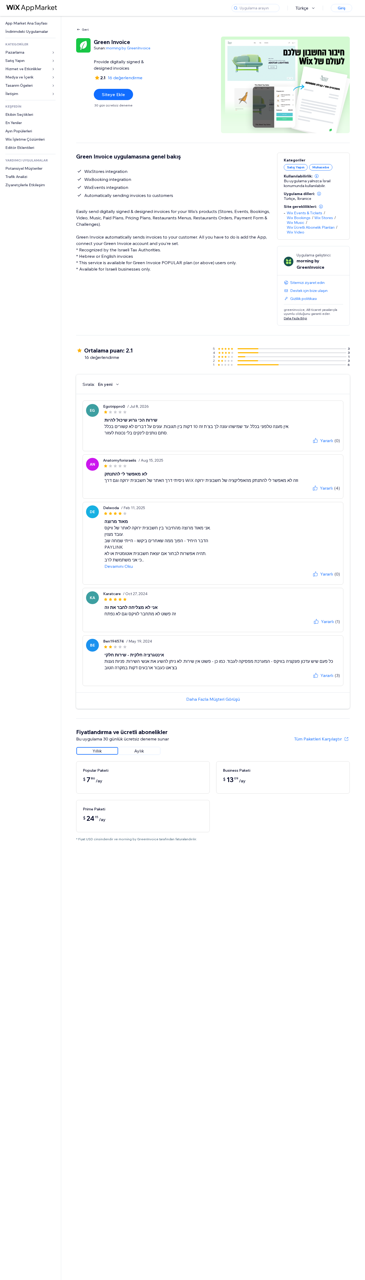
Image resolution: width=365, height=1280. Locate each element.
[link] (30, 23)
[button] (316, 176)
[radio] (97, 751)
